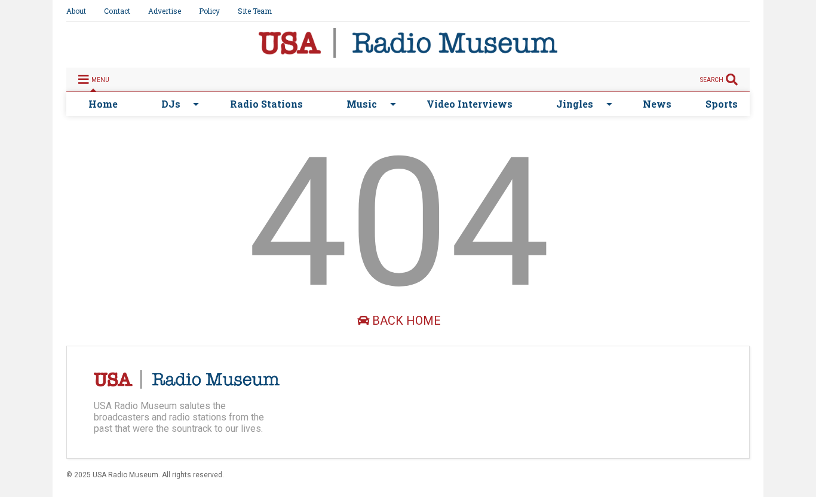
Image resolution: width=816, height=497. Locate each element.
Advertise (164, 11)
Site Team (255, 11)
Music (361, 103)
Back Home (405, 320)
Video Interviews (470, 103)
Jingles (574, 103)
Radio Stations (266, 103)
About (76, 11)
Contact (117, 11)
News (657, 103)
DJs (170, 103)
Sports (721, 103)
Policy (209, 11)
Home (103, 103)
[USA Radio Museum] (408, 53)
